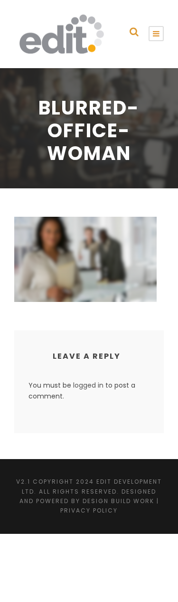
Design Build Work (118, 501)
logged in (88, 385)
